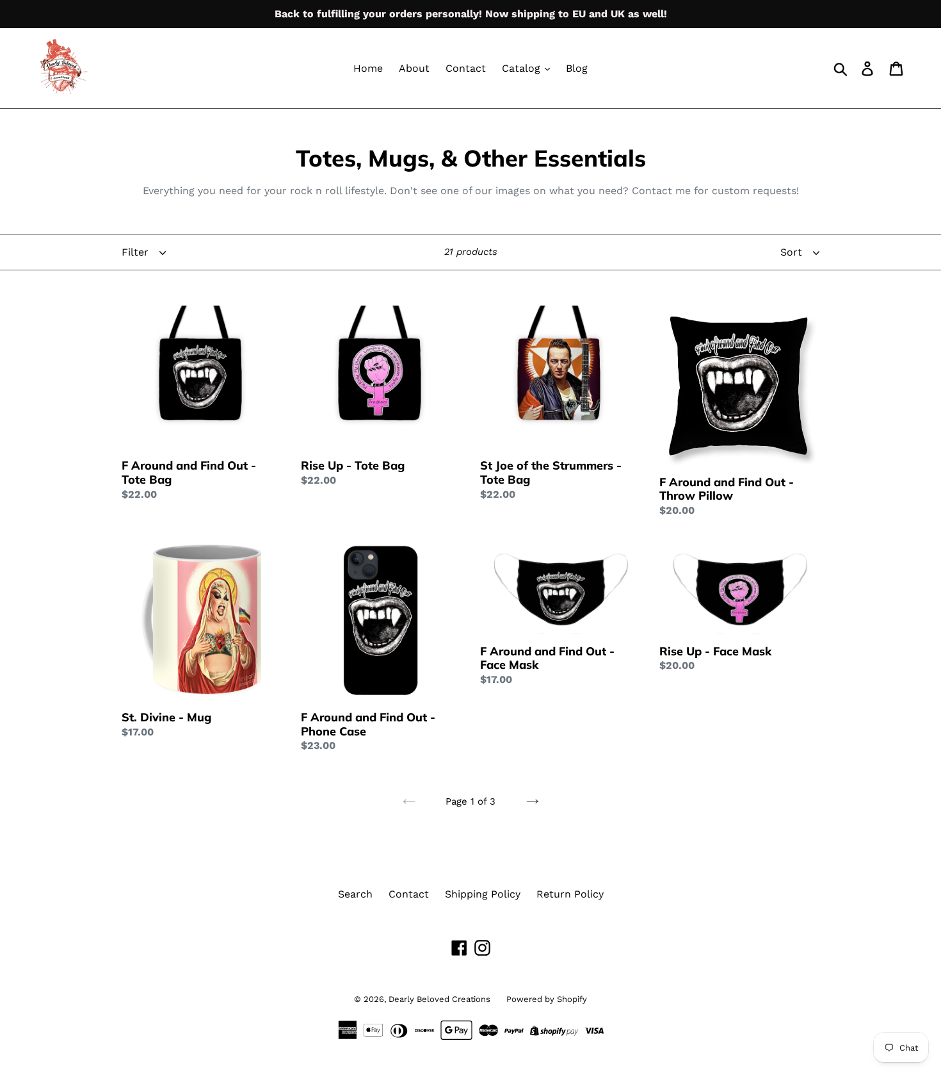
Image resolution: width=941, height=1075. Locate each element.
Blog (577, 68)
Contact (466, 68)
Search (355, 894)
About (414, 68)
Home (368, 68)
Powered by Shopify (546, 999)
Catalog (522, 68)
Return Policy (570, 894)
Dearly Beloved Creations (439, 999)
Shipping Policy (482, 894)
